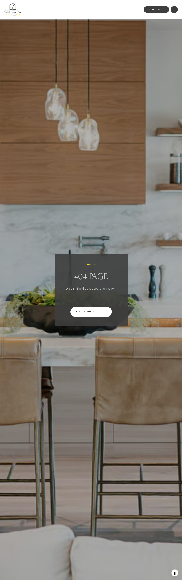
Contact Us (156, 9)
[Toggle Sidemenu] (174, 9)
